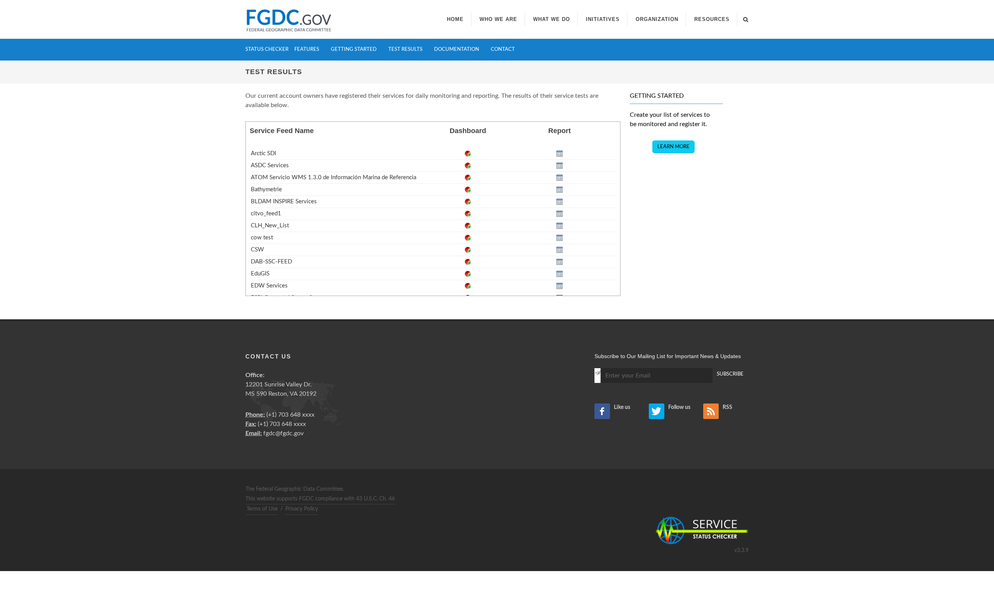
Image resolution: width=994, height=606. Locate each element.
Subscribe (730, 374)
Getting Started (354, 49)
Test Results (405, 49)
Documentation (456, 49)
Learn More (673, 146)
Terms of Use (262, 509)
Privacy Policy (301, 509)
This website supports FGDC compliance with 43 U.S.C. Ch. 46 (320, 499)
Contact (503, 49)
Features (306, 49)
